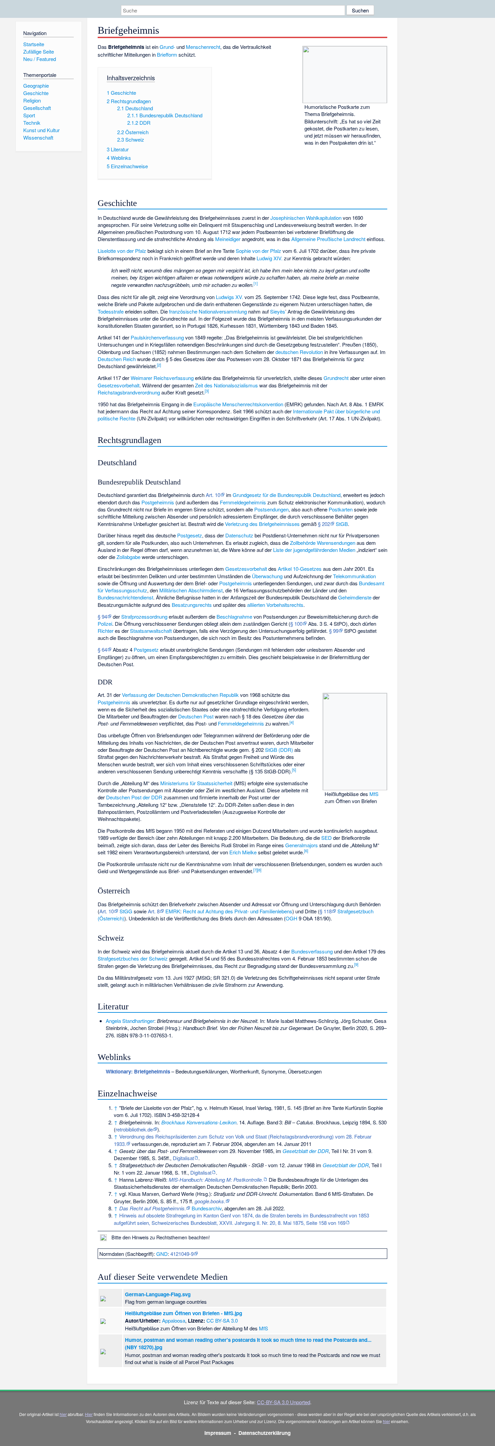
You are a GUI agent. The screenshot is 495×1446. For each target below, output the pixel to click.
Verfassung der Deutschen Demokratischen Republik (180, 694)
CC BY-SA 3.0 (222, 1320)
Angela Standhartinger (130, 1020)
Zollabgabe (128, 556)
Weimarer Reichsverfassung (162, 377)
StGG (126, 911)
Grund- (167, 46)
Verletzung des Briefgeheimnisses (262, 523)
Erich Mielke (243, 852)
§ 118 (326, 911)
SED (326, 837)
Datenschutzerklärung (264, 1433)
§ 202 (324, 523)
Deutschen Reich (117, 358)
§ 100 (296, 623)
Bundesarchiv (207, 1208)
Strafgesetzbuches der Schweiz (133, 958)
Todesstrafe (111, 311)
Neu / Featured (39, 58)
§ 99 (333, 630)
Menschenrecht (203, 46)
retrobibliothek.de (134, 1129)
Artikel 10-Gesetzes (300, 568)
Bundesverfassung (312, 951)
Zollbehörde (303, 542)
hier (63, 1414)
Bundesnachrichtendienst (125, 597)
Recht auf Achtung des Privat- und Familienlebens (237, 911)
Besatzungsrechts (192, 604)
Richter (105, 630)
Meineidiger (227, 238)
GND (162, 1253)
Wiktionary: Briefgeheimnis (138, 1071)
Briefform (167, 54)
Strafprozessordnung (144, 616)
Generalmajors (301, 845)
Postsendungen (271, 509)
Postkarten (341, 509)
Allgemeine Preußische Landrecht (328, 238)
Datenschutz (239, 535)
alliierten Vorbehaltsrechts (275, 604)
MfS (373, 793)
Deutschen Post (195, 716)
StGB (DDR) (279, 749)
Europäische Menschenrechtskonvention (238, 404)
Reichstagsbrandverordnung (129, 392)
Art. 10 (213, 494)
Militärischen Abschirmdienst (191, 590)
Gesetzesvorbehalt (118, 385)
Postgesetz (189, 535)
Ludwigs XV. (229, 296)
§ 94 (102, 616)
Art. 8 (154, 911)
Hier (89, 1414)
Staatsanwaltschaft (151, 630)
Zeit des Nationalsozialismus (226, 385)
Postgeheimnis (157, 502)
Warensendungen (336, 542)
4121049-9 (182, 1253)
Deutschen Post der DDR (134, 797)
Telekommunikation (354, 576)
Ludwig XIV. (270, 258)
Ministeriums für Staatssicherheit (196, 783)
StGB (342, 523)
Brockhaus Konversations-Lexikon (198, 1122)
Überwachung (267, 576)
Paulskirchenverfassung (157, 337)
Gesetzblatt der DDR (306, 1150)
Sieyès (277, 311)
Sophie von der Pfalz (258, 250)
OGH (291, 918)
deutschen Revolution (299, 351)
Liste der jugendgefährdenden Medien (314, 549)
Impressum (217, 1433)
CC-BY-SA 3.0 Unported (283, 1402)
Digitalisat (183, 1157)
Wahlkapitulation (323, 217)
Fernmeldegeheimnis (243, 502)
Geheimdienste (354, 597)
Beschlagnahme (234, 616)
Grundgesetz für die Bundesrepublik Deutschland (286, 494)
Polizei (105, 623)
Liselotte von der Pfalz (122, 250)
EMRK (172, 911)
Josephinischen (287, 217)
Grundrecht (336, 377)
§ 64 (102, 649)
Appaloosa (173, 1320)
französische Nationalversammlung (208, 311)
